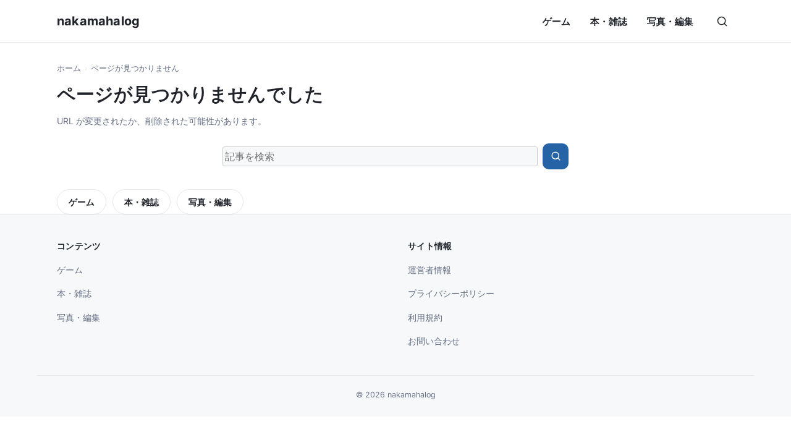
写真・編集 (670, 21)
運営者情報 (429, 270)
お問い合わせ (434, 341)
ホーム (69, 68)
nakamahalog (98, 21)
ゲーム (556, 21)
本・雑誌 (608, 21)
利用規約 (425, 317)
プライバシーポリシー (451, 293)
